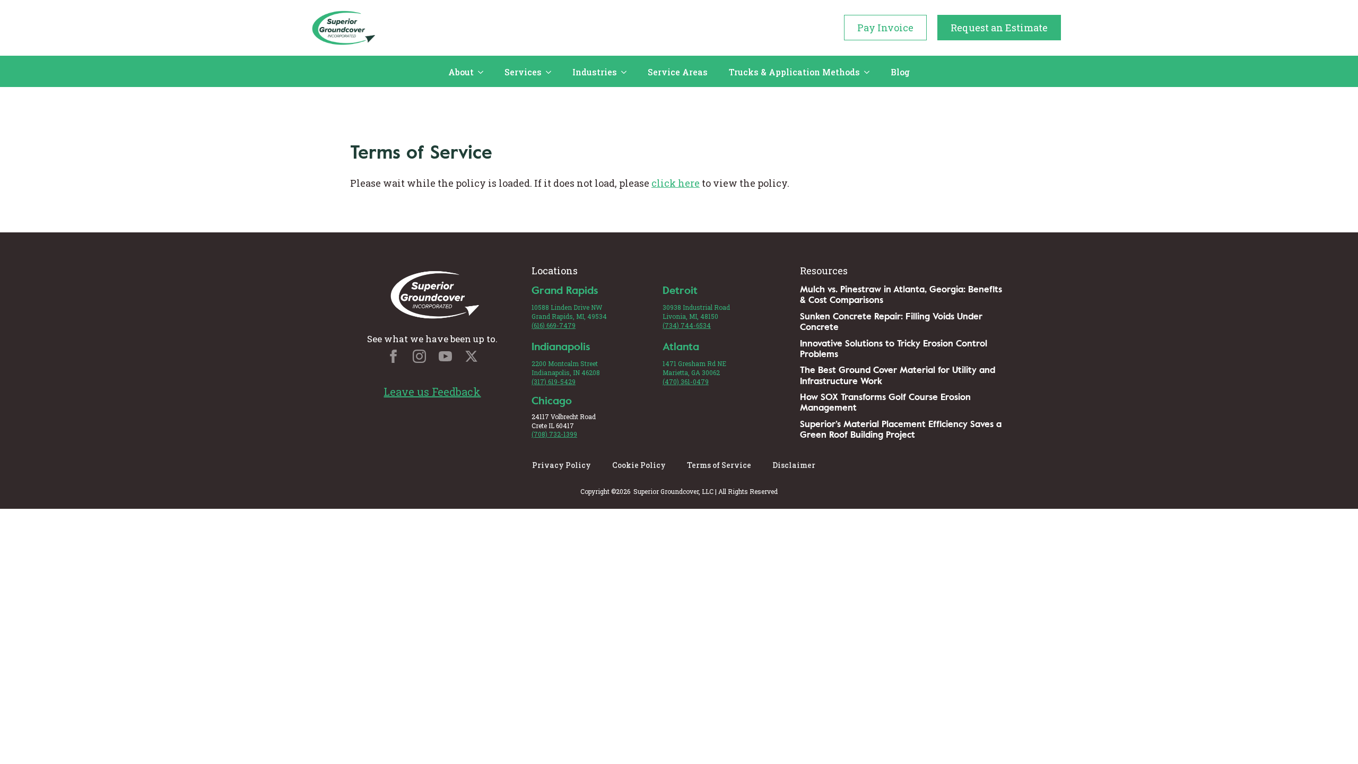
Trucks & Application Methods (794, 71)
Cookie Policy (639, 465)
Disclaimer (793, 465)
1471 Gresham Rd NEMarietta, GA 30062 (694, 368)
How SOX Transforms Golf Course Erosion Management (885, 402)
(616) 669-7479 (554, 325)
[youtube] (445, 356)
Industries (594, 71)
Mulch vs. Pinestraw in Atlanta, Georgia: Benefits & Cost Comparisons (901, 295)
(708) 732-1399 (554, 434)
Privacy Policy (561, 465)
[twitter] (471, 356)
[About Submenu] (484, 72)
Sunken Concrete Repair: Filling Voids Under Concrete (891, 322)
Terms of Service (719, 465)
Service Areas (678, 71)
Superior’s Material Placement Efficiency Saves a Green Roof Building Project (901, 429)
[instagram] (419, 356)
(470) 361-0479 (686, 381)
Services (523, 71)
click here (675, 183)
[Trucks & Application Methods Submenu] (870, 72)
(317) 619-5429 (554, 381)
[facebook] (393, 356)
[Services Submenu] (552, 72)
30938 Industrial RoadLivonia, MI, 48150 (696, 311)
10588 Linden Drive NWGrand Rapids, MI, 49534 (569, 311)
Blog (900, 71)
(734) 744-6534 (687, 325)
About (461, 71)
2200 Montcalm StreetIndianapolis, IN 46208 (566, 368)
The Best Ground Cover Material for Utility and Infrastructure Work (897, 375)
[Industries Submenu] (627, 72)
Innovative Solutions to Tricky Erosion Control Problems (893, 349)
